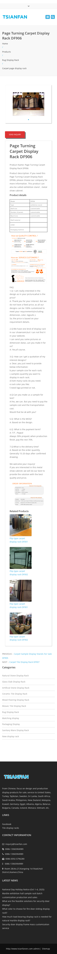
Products (6, 51)
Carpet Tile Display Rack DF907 (24, 662)
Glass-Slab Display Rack (13, 681)
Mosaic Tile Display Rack (14, 706)
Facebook (6, 824)
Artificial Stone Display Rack (15, 687)
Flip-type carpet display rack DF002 (19, 573)
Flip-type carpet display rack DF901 (19, 605)
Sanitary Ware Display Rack (15, 730)
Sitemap (46, 948)
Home (5, 43)
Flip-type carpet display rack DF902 (19, 638)
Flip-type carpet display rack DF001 (19, 540)
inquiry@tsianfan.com (16, 844)
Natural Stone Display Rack (15, 675)
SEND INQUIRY (15, 134)
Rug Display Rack (10, 60)
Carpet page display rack (14, 68)
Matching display (10, 718)
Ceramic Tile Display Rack (14, 693)
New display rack (10, 736)
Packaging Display (11, 724)
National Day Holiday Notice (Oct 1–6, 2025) (23, 889)
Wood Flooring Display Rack (15, 699)
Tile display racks (10, 828)
